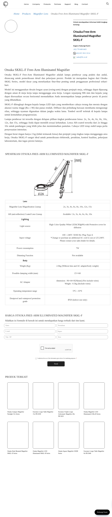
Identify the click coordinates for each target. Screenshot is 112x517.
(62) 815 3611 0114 (83, 53)
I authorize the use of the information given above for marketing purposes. (57, 358)
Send (56, 364)
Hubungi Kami (102, 512)
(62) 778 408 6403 (80, 49)
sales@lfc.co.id (82, 57)
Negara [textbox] (60, 331)
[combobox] (82, 331)
